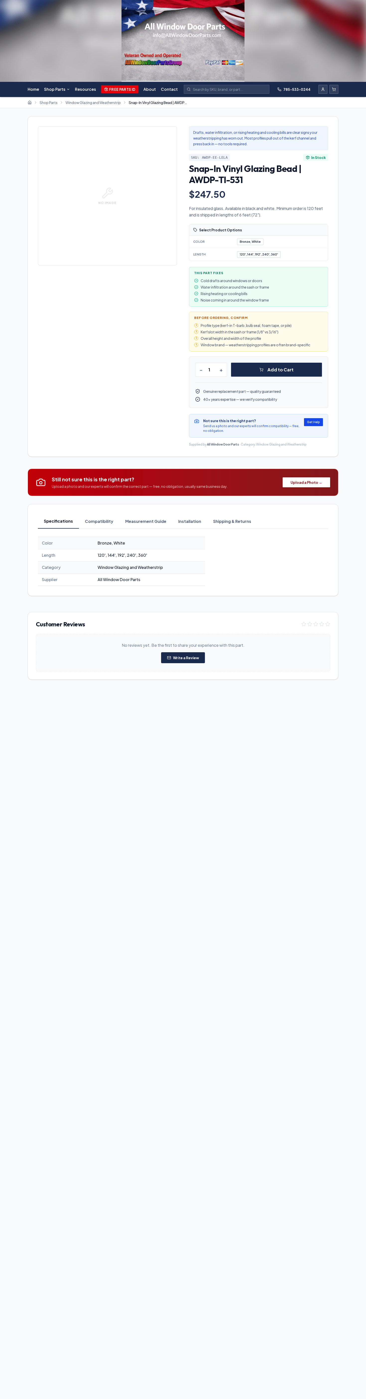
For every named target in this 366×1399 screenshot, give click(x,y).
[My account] (322, 89)
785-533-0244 (296, 89)
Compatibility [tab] (99, 521)
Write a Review (186, 657)
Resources (85, 89)
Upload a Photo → (306, 482)
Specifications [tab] (58, 521)
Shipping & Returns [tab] (232, 521)
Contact (169, 89)
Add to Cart (280, 369)
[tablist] (183, 521)
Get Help (313, 422)
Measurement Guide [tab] (145, 521)
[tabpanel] (183, 561)
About (149, 89)
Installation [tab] (189, 521)
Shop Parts (54, 89)
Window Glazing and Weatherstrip (93, 102)
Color (199, 242)
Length (199, 254)
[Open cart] (333, 89)
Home (33, 89)
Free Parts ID (122, 89)
